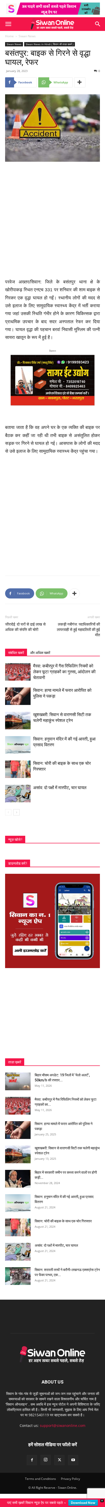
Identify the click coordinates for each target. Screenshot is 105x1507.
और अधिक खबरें (40, 653)
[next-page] (16, 812)
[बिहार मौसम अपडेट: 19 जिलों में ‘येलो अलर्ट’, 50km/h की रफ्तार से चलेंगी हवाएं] (18, 1081)
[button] (8, 24)
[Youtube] (73, 1460)
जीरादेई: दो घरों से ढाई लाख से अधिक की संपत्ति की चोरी (25, 627)
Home (9, 36)
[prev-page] (8, 812)
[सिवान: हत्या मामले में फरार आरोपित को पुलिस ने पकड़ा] (18, 696)
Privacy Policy (70, 1479)
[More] (79, 82)
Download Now (83, 1503)
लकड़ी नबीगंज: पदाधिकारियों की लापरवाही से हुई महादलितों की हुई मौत (78, 629)
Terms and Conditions (40, 1479)
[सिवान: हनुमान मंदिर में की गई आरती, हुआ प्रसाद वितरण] (18, 745)
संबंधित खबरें (16, 653)
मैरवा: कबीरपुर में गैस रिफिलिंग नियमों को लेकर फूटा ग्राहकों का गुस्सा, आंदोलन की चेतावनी (64, 671)
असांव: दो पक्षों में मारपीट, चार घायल (59, 787)
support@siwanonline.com (62, 1425)
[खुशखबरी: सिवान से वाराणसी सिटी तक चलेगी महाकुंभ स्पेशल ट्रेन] (18, 720)
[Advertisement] (52, 220)
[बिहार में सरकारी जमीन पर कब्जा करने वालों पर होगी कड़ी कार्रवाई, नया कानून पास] (18, 1179)
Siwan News (27, 36)
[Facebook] (32, 1460)
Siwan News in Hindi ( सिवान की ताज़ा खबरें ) (49, 44)
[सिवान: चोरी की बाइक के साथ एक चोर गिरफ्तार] (18, 769)
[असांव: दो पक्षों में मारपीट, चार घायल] (18, 793)
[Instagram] (46, 1460)
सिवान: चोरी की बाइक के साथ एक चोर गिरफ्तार (63, 1221)
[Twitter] (59, 1460)
